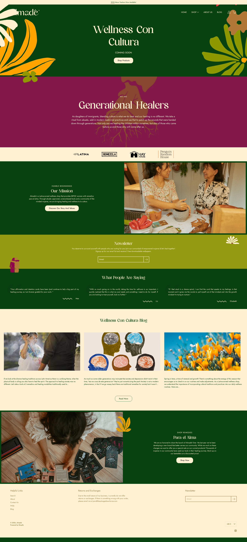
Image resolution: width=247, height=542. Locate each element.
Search (13, 495)
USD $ (229, 524)
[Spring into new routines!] (203, 351)
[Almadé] (25, 12)
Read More (123, 398)
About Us (208, 12)
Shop (193, 12)
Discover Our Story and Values (62, 208)
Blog (219, 12)
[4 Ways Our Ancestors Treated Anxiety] (43, 351)
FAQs (12, 505)
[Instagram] (235, 531)
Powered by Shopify (17, 525)
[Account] (229, 12)
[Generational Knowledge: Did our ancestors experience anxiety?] (123, 351)
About (12, 499)
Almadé (19, 523)
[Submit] (146, 259)
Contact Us (14, 502)
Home (184, 12)
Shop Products (124, 60)
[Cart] (235, 12)
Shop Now (184, 460)
